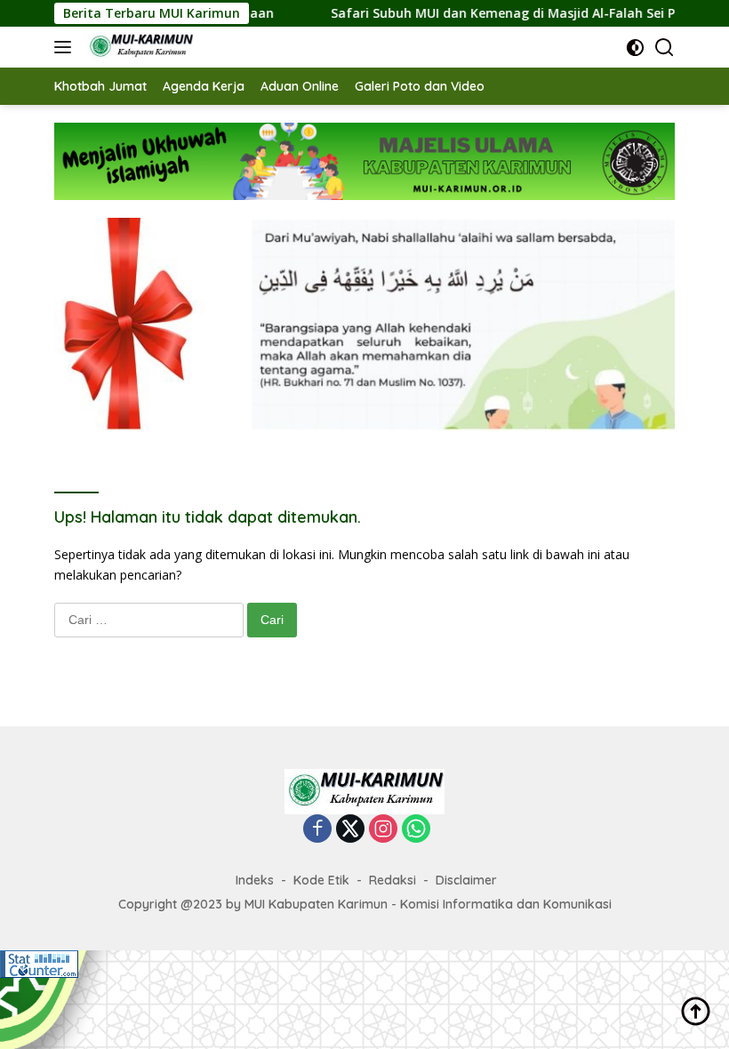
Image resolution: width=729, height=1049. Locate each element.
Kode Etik (321, 880)
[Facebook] (317, 829)
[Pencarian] (664, 47)
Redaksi (392, 880)
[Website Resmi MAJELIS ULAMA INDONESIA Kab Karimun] (138, 47)
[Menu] (66, 47)
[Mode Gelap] (635, 47)
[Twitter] (350, 829)
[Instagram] (383, 829)
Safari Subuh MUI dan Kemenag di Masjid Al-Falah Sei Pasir (495, 13)
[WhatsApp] (416, 829)
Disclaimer (466, 880)
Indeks (255, 880)
